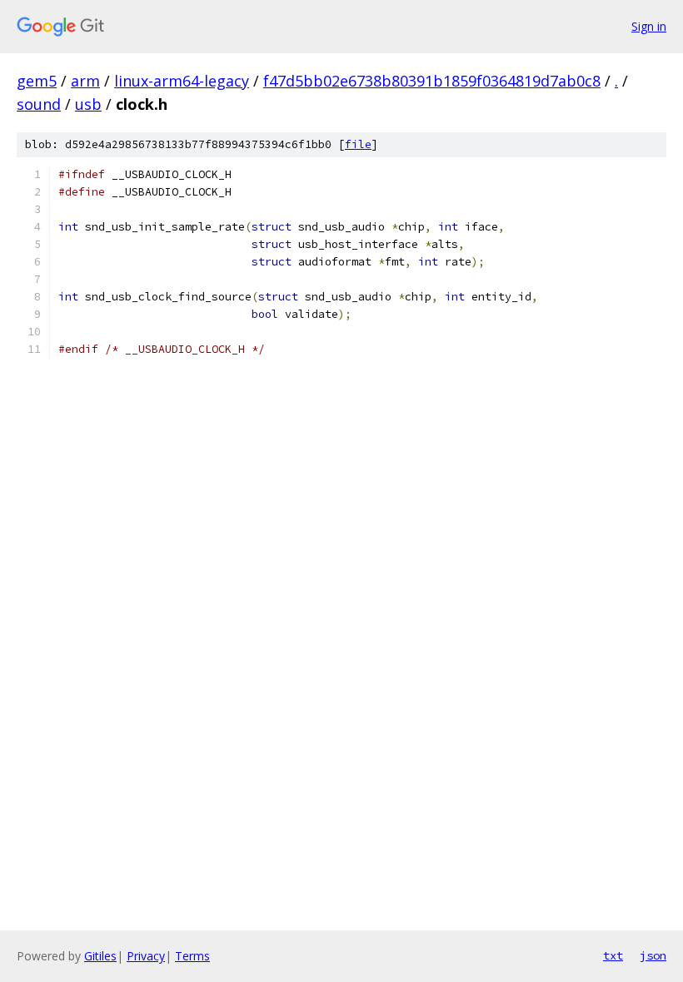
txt (613, 955)
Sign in (648, 26)
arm (85, 81)
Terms (192, 956)
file (358, 144)
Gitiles (100, 956)
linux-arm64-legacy (181, 81)
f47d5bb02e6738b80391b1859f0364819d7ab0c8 (432, 81)
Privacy (146, 956)
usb (88, 104)
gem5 (37, 81)
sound (39, 104)
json (653, 955)
